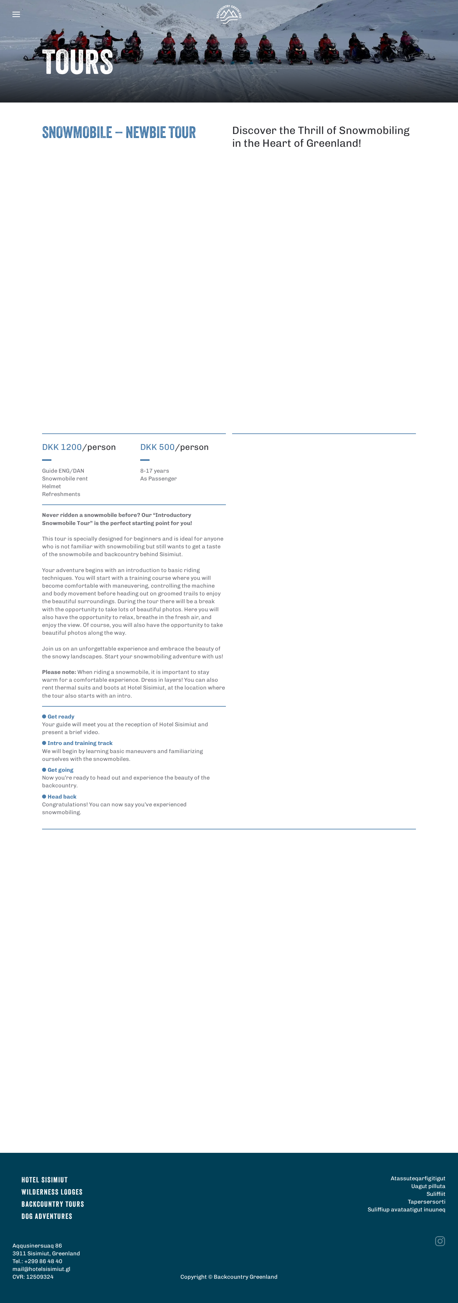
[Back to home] (229, 14)
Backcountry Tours (52, 1205)
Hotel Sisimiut (44, 1180)
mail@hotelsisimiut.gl (41, 1269)
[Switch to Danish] (442, 4)
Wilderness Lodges (52, 1192)
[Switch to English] (442, 11)
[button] (16, 14)
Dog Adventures (47, 1217)
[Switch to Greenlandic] (442, 19)
